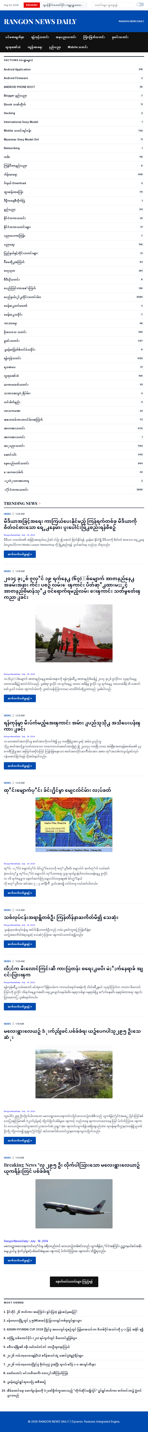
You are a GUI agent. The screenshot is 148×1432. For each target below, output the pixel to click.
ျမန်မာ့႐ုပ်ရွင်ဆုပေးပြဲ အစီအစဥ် (26, 1382)
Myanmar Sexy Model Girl (21, 139)
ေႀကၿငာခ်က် (13, 472)
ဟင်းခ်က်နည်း (12, 402)
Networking (12, 148)
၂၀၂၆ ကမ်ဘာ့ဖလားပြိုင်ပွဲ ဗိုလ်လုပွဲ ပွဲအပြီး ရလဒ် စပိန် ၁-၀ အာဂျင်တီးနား (51, 1364)
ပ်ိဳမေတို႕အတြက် (14, 262)
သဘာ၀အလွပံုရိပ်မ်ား (17, 393)
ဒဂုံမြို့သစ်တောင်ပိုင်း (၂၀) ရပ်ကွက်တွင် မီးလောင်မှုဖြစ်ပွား (42, 1338)
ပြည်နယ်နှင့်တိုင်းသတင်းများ (21, 253)
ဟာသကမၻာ (12, 410)
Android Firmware (16, 78)
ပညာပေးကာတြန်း (14, 235)
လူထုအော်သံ (13, 47)
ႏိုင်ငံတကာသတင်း (16, 489)
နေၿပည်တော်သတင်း (16, 463)
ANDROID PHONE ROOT (19, 87)
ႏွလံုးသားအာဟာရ (16, 480)
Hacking (9, 113)
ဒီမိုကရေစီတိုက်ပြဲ (14, 200)
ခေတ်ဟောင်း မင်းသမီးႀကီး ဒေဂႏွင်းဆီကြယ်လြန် (37, 1373)
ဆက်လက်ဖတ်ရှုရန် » (20, 554)
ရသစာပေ (10, 367)
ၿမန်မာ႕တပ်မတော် (15, 305)
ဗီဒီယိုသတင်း (12, 279)
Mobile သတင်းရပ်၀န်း (17, 130)
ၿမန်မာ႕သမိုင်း (13, 314)
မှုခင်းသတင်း (120, 37)
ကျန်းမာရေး (35, 47)
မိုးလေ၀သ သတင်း (15, 332)
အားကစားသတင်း (14, 428)
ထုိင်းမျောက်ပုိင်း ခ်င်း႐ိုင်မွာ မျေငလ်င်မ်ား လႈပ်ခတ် (57, 790)
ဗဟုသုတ (9, 270)
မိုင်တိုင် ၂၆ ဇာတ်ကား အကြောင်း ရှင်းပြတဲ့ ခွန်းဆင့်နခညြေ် (42, 1311)
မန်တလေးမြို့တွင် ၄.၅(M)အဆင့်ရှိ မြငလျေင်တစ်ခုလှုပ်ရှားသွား (44, 1320)
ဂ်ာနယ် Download (15, 183)
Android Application (17, 69)
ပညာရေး (9, 244)
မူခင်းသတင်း (11, 340)
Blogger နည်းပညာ (15, 95)
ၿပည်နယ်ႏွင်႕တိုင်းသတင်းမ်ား (22, 297)
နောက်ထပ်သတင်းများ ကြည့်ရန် (74, 1281)
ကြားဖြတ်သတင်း (94, 37)
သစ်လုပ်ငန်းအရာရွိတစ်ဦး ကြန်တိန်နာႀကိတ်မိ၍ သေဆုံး (61, 917)
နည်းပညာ (55, 47)
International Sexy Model (21, 122)
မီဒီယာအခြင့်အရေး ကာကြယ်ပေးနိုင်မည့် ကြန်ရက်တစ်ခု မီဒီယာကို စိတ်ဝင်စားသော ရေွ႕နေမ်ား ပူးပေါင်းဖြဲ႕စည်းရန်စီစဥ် (70, 524)
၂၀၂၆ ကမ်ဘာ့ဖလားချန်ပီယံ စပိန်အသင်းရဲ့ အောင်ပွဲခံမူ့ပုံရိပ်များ (45, 1355)
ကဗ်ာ (7, 157)
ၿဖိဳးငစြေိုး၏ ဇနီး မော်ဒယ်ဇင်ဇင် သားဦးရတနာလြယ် (38, 1346)
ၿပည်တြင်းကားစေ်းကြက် (20, 288)
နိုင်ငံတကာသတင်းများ (17, 227)
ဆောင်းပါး (10, 454)
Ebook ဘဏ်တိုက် (15, 104)
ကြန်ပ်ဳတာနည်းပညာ (15, 165)
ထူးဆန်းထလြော (13, 192)
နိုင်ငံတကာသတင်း (15, 218)
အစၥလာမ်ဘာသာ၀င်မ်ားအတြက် (23, 419)
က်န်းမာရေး (10, 174)
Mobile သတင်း (78, 47)
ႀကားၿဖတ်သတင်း (16, 384)
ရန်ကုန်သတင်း (40, 37)
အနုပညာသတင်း (66, 37)
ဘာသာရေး (10, 323)
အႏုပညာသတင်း (14, 445)
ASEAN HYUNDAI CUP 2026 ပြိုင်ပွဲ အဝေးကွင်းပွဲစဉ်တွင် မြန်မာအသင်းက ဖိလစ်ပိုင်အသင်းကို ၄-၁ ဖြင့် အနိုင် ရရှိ (75, 1329)
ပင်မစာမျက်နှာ (14, 37)
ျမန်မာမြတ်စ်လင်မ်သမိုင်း (19, 349)
